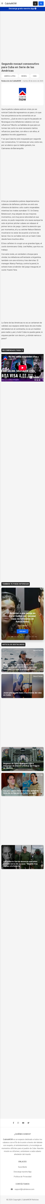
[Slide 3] (15, 636)
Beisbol (24, 76)
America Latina (9, 76)
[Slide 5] (21, 636)
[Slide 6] (24, 636)
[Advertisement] (22, 36)
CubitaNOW (11, 3)
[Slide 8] (30, 636)
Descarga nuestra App (23, 1172)
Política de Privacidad (22, 1177)
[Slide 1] (9, 636)
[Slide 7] (27, 636)
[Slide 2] (12, 636)
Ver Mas (23, 631)
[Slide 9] (33, 636)
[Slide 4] (18, 636)
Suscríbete (22, 1167)
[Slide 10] (36, 636)
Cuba (35, 76)
